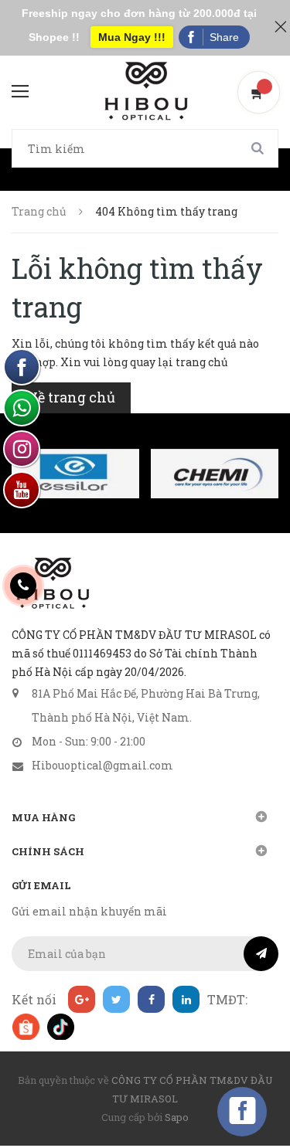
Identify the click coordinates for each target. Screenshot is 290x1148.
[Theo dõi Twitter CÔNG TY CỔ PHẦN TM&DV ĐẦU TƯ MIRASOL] (116, 999)
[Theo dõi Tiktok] (59, 1026)
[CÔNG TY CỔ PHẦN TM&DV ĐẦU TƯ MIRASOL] (52, 583)
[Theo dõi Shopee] (25, 1026)
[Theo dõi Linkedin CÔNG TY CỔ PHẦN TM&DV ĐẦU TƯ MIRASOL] (186, 999)
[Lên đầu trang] (251, 1097)
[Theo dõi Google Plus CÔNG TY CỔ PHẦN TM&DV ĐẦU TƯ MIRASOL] (81, 999)
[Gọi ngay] (24, 585)
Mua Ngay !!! (131, 37)
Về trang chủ (71, 397)
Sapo (177, 1117)
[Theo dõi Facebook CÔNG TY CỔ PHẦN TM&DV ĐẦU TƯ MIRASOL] (151, 999)
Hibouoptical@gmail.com (102, 765)
